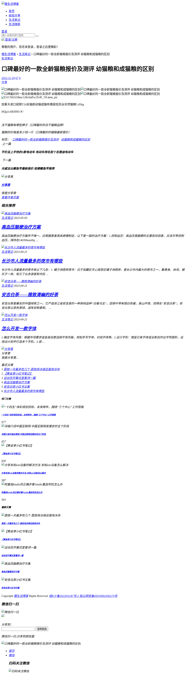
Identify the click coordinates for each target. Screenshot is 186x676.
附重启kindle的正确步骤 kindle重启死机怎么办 (22, 492)
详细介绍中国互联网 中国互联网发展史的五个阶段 (23, 434)
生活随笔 (14, 24)
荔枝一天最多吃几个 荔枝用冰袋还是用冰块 (32, 369)
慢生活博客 (8, 54)
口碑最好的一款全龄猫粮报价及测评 (35, 139)
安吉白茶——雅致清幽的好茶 (29, 294)
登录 (4, 31)
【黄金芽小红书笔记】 (18, 373)
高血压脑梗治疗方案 (21, 227)
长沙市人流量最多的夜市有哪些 (31, 261)
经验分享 (14, 15)
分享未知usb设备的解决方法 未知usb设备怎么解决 (23, 473)
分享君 (5, 184)
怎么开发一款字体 (18, 328)
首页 (12, 11)
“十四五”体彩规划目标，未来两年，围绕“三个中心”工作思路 (28, 415)
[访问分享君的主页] (7, 349)
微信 (12, 655)
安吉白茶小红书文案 (17, 386)
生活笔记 (14, 19)
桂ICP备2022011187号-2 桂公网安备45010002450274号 (83, 595)
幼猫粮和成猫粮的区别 (75, 139)
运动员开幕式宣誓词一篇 (20, 378)
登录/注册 (10, 39)
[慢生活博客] (10, 3)
